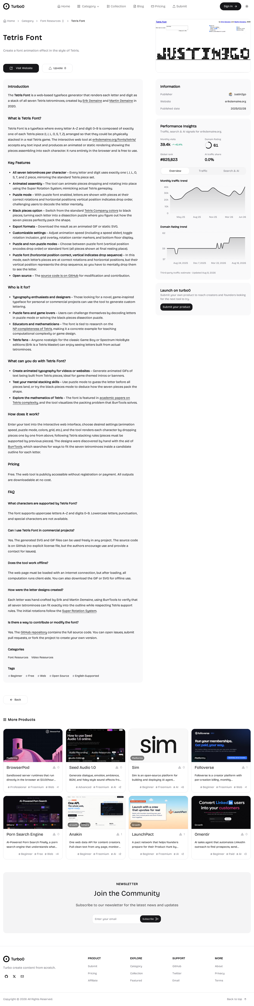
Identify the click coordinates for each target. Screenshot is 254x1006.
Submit (181, 6)
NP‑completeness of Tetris (32, 329)
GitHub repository (34, 632)
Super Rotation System (79, 611)
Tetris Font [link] (78, 21)
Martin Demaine (121, 101)
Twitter (177, 973)
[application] (203, 202)
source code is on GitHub (59, 275)
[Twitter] (14, 976)
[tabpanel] (203, 222)
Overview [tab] (175, 171)
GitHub (176, 966)
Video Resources (42, 657)
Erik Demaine (92, 101)
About (219, 966)
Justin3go (240, 94)
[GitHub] (6, 976)
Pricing (160, 6)
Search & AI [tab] (231, 171)
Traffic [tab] (203, 171)
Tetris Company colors (101, 210)
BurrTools (15, 446)
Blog (140, 6)
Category (89, 6)
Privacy (220, 973)
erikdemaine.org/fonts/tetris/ (114, 139)
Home (65, 6)
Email (175, 980)
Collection (118, 6)
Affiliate (93, 980)
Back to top (234, 999)
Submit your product (176, 307)
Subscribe (148, 919)
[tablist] (203, 171)
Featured (136, 980)
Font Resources (50, 21)
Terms (219, 980)
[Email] (22, 976)
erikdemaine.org (235, 101)
